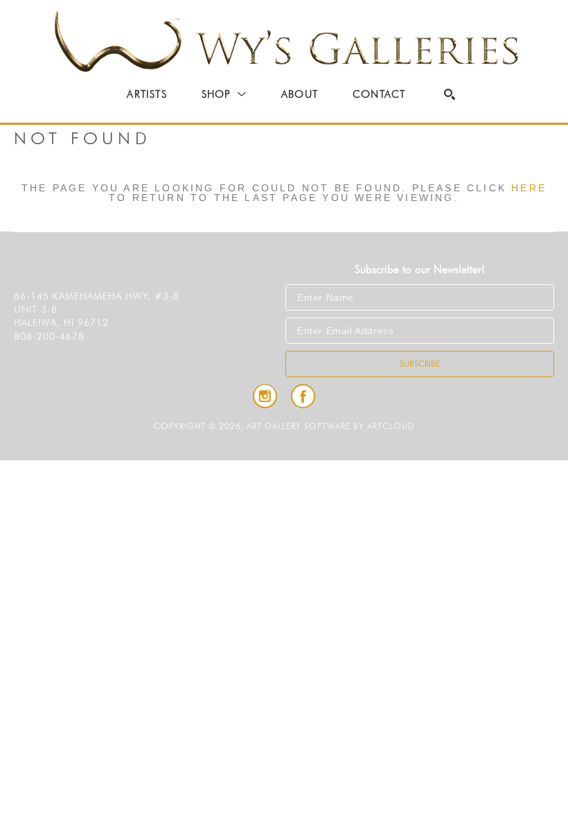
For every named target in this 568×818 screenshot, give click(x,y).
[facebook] (303, 396)
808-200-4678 (49, 336)
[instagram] (265, 396)
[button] (224, 94)
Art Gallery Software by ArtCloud (330, 426)
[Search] (449, 94)
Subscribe (420, 363)
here (529, 187)
